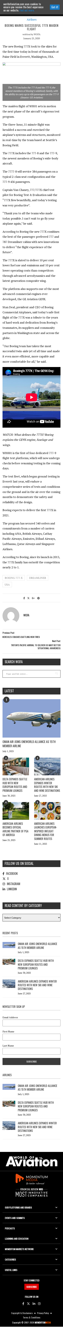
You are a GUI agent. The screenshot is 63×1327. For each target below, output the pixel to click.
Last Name (8, 1045)
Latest (9, 690)
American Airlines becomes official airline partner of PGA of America (15, 829)
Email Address (10, 1017)
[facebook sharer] (24, 598)
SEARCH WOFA (14, 661)
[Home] (31, 1161)
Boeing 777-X (14, 578)
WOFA (37, 34)
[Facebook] (23, 1303)
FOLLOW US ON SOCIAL (19, 863)
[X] (28, 1303)
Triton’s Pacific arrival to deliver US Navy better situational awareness (35, 646)
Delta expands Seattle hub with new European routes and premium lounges (15, 784)
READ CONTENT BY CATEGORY (23, 905)
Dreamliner (37, 578)
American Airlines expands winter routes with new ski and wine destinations (47, 784)
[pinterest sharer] (38, 598)
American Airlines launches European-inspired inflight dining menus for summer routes (45, 831)
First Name (8, 1031)
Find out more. (26, 10)
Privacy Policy (43, 1313)
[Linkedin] (34, 1303)
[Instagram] (39, 1303)
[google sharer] (33, 598)
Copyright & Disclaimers (22, 1313)
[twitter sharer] (28, 598)
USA (7, 584)
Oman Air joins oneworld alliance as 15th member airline (29, 743)
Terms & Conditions (31, 1317)
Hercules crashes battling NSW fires (21, 637)
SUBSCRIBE (31, 1286)
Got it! (54, 7)
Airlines (31, 19)
